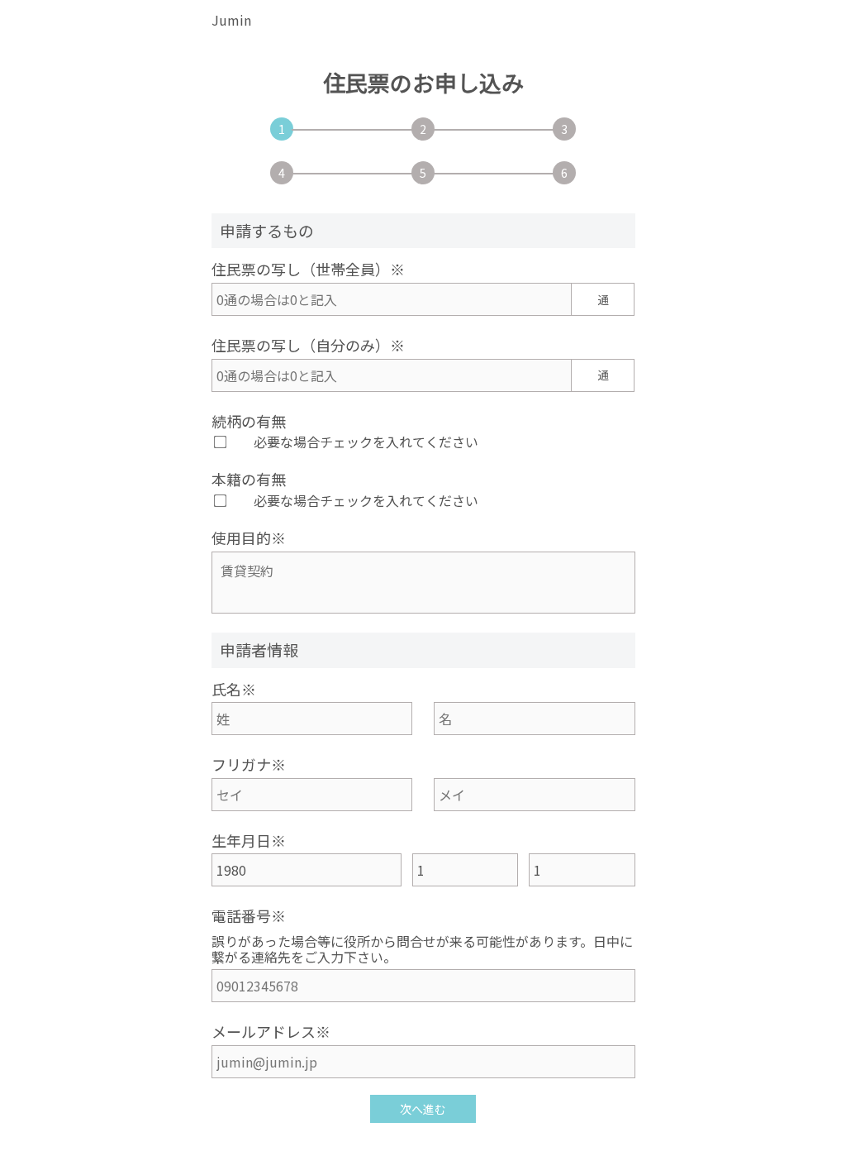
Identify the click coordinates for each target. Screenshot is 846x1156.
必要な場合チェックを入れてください (366, 441)
